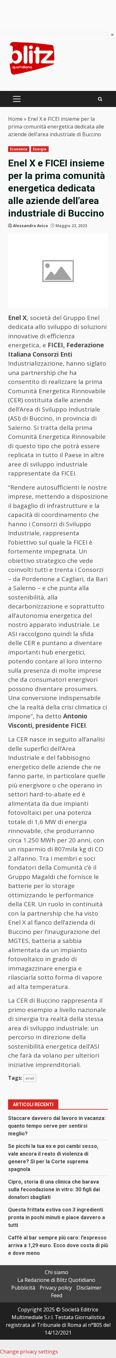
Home (15, 118)
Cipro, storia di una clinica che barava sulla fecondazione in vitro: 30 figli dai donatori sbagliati (54, 1189)
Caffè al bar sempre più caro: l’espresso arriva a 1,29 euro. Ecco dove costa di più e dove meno (58, 1245)
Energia (40, 149)
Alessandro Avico (30, 225)
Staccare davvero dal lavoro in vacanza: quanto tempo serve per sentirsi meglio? (57, 1126)
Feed (56, 1295)
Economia (18, 149)
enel (29, 1078)
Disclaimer (89, 1287)
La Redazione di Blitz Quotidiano (56, 1279)
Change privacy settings (29, 1351)
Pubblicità (23, 1287)
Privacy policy (56, 1287)
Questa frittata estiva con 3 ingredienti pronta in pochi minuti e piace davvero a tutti (56, 1217)
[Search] (100, 99)
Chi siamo (56, 1272)
